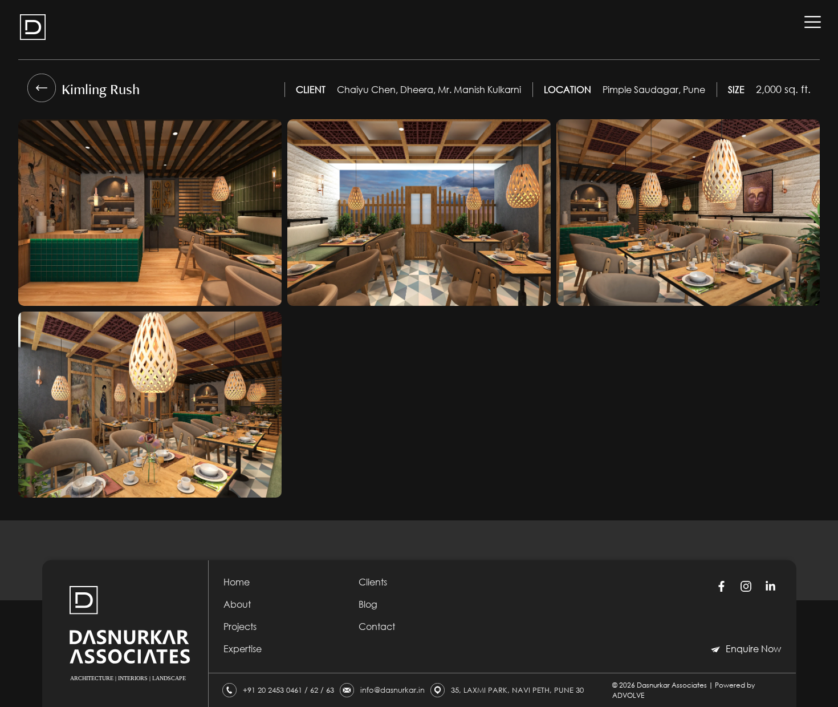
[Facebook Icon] (721, 586)
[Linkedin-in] (770, 586)
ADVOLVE (628, 695)
